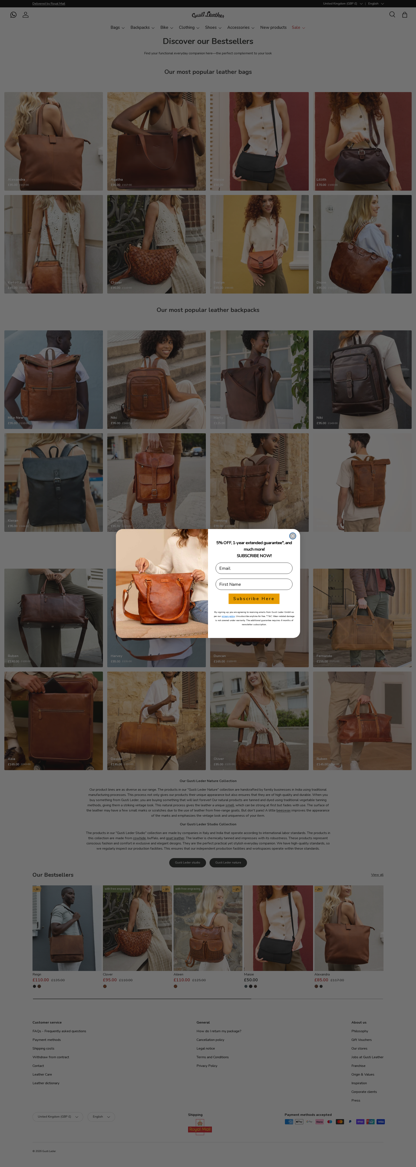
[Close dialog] (292, 536)
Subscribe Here (254, 599)
